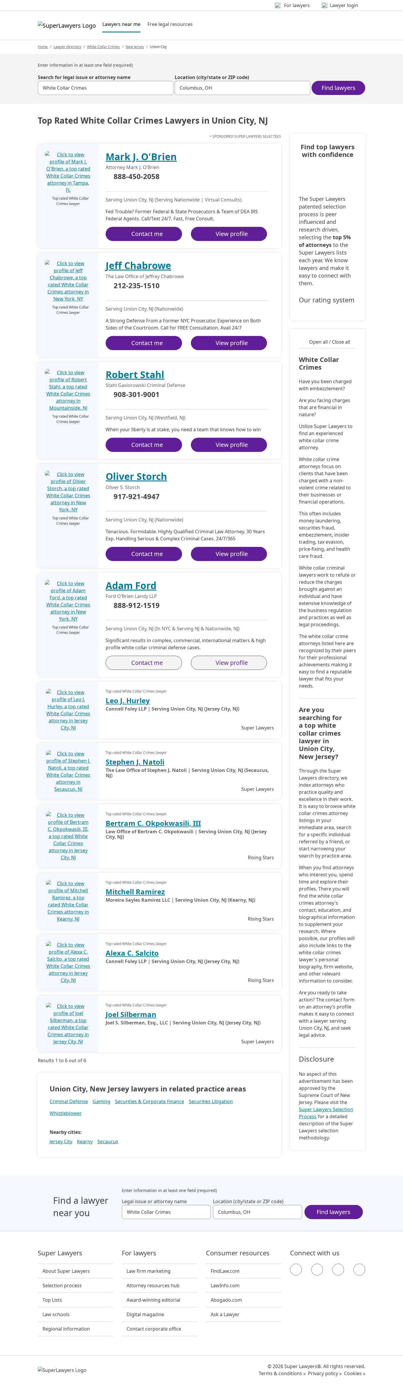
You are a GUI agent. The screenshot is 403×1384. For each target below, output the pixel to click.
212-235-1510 (137, 285)
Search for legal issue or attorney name (84, 77)
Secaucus (107, 1141)
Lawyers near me (121, 24)
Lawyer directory (67, 46)
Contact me (147, 234)
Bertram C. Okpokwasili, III (153, 823)
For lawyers (139, 1253)
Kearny (85, 1141)
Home (43, 46)
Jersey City (61, 1141)
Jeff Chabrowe (138, 265)
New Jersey (135, 46)
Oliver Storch (136, 476)
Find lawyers (339, 88)
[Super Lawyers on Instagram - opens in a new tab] (317, 1269)
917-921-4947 (137, 496)
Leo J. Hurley (128, 700)
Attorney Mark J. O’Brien (132, 167)
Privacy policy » (325, 1373)
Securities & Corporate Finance (149, 1101)
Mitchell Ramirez (135, 891)
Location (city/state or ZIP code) (212, 77)
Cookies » (354, 1373)
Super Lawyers (60, 1253)
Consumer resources (238, 1253)
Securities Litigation (211, 1101)
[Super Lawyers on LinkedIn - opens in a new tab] (359, 1269)
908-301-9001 (137, 394)
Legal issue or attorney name (154, 1201)
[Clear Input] (166, 87)
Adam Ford (131, 585)
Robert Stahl (135, 374)
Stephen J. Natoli (135, 762)
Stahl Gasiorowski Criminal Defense (145, 385)
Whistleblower (66, 1113)
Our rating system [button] (327, 300)
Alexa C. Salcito (132, 953)
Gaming (101, 1101)
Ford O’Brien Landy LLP (131, 596)
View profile (232, 234)
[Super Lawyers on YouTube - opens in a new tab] (338, 1269)
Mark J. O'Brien (141, 156)
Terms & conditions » (282, 1373)
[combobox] (105, 88)
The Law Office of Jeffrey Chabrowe (145, 276)
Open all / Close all (329, 342)
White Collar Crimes (103, 46)
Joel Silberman (131, 1014)
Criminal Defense (69, 1101)
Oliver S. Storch (123, 487)
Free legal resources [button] (170, 24)
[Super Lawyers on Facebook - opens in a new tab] (296, 1269)
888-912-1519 (137, 605)
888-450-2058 (137, 176)
